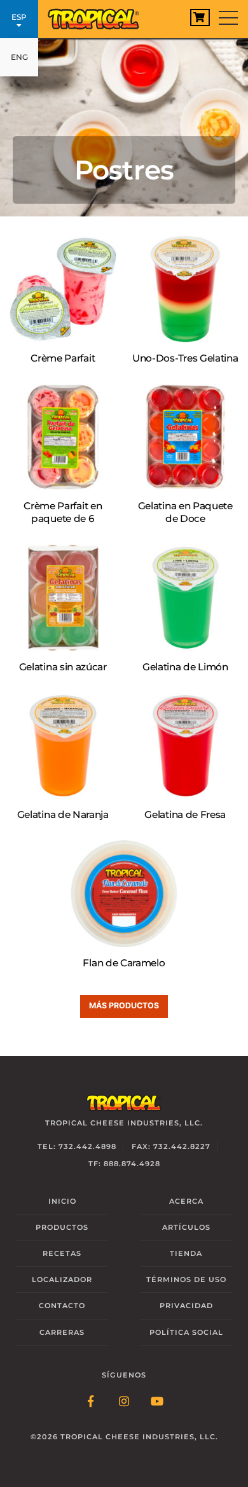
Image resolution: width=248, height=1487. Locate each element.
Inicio (62, 1201)
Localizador (62, 1279)
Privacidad (186, 1305)
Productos (62, 1227)
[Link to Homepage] (98, 16)
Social (186, 1332)
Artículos (186, 1227)
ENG (19, 57)
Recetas (62, 1253)
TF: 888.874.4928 (124, 1163)
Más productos (124, 1005)
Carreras (62, 1332)
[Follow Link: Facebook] (91, 1402)
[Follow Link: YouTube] (157, 1402)
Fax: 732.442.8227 (171, 1146)
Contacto (62, 1305)
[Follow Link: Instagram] (124, 1402)
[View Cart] (200, 17)
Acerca (186, 1201)
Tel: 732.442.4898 (77, 1146)
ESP (19, 17)
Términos (186, 1279)
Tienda (186, 1253)
